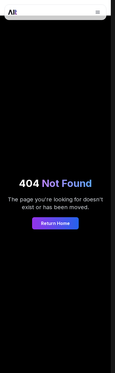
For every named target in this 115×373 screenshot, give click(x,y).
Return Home (55, 223)
